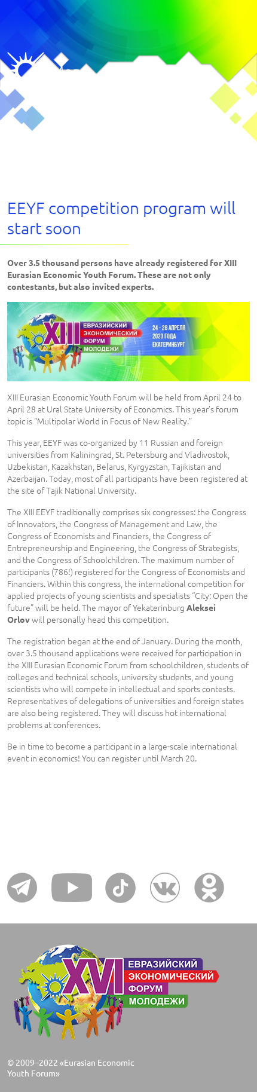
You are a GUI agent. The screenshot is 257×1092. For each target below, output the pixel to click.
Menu (29, 71)
